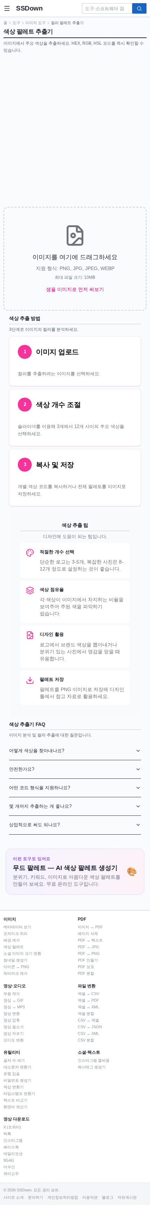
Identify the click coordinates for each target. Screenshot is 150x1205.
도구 (16, 23)
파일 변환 (87, 985)
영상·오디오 (14, 985)
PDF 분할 (86, 973)
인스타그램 (13, 1140)
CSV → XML (88, 1033)
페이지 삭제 (88, 933)
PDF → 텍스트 (90, 940)
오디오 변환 (13, 1040)
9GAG (8, 1160)
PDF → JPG (88, 947)
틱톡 (7, 1134)
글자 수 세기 (14, 1060)
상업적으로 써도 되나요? (34, 824)
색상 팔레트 (13, 947)
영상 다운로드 (16, 1119)
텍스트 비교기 (15, 1100)
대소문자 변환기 (17, 1067)
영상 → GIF (13, 1000)
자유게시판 (127, 1197)
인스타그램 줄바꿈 (94, 1060)
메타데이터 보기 (17, 927)
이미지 (9, 919)
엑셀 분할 (86, 1013)
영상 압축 (11, 1020)
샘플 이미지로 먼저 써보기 (75, 289)
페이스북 (11, 1147)
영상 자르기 (13, 1033)
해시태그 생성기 (92, 1067)
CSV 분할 (86, 1040)
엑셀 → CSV (88, 994)
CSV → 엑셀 (88, 1020)
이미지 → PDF (90, 927)
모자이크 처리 (15, 933)
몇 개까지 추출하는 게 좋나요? (40, 806)
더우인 (9, 1167)
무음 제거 (11, 994)
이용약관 (90, 1197)
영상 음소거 (13, 1027)
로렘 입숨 (11, 1074)
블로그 (107, 1197)
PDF (82, 919)
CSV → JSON (90, 1027)
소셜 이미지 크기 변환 (22, 953)
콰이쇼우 (11, 1173)
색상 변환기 (13, 1087)
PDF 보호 (86, 967)
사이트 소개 (13, 1197)
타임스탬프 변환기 (19, 1093)
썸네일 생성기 (15, 960)
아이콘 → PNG (16, 967)
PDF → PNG (89, 953)
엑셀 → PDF (88, 1000)
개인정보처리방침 (62, 1197)
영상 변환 (11, 1013)
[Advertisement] (75, 132)
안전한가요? (21, 769)
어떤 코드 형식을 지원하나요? (39, 787)
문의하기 (35, 1197)
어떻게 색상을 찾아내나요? (36, 750)
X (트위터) (12, 1127)
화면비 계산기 (15, 1107)
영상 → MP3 (14, 1007)
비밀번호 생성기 (17, 1080)
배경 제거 (11, 940)
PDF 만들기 (88, 960)
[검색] (139, 8)
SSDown (29, 8)
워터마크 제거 (15, 973)
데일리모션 (13, 1154)
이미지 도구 (35, 23)
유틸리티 (11, 1052)
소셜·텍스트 (89, 1052)
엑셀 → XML (88, 1007)
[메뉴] (7, 8)
